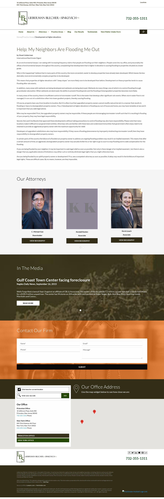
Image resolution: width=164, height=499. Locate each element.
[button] (82, 420)
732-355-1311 (136, 18)
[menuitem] (21, 32)
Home (21, 32)
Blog (69, 32)
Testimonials (92, 32)
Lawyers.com (30, 483)
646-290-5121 (22, 426)
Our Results (79, 32)
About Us (30, 32)
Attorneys (43, 32)
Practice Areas (57, 32)
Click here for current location (32, 387)
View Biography (37, 231)
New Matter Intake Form (111, 32)
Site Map (45, 479)
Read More (28, 301)
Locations (143, 2)
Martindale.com (41, 483)
